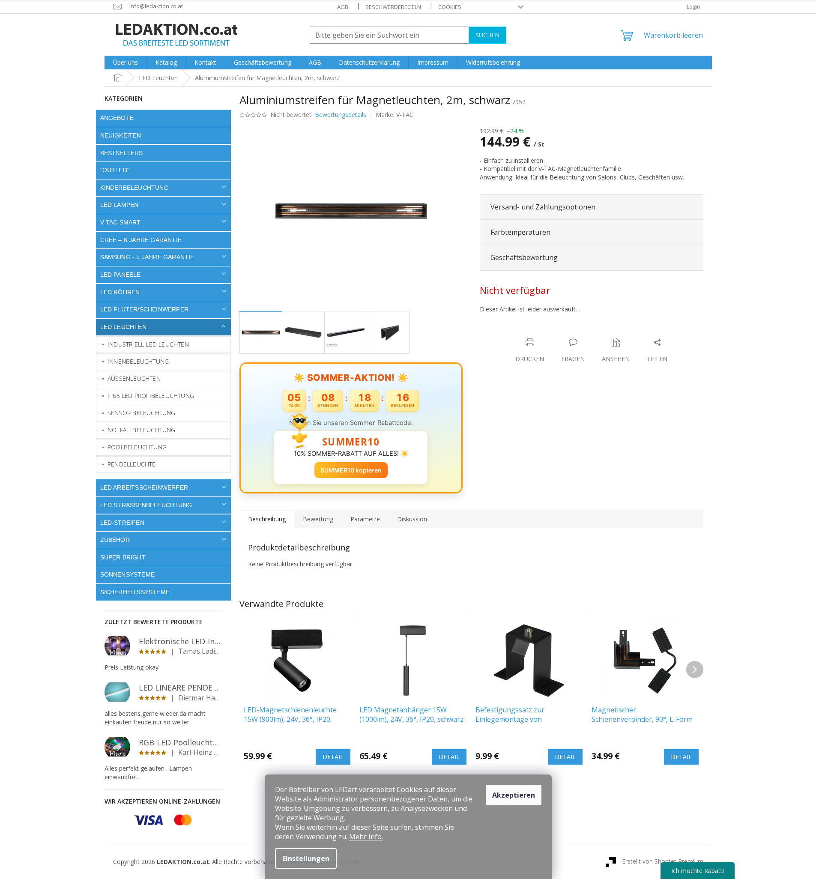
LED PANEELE (120, 274)
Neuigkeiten (120, 135)
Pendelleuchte (132, 464)
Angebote (117, 117)
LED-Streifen (122, 522)
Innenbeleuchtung (138, 361)
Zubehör (115, 539)
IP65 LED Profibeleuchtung (151, 396)
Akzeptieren (513, 795)
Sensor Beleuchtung (142, 413)
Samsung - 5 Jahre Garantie (147, 257)
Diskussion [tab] (412, 519)
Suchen (487, 35)
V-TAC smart (120, 222)
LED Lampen (119, 204)
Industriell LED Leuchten (148, 344)
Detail (333, 757)
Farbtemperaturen (520, 232)
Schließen (539, 333)
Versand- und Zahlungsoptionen (542, 207)
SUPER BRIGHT (123, 557)
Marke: (394, 115)
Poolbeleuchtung (137, 447)
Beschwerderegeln (393, 7)
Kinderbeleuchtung (134, 187)
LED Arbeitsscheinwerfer (144, 487)
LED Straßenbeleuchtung (146, 505)
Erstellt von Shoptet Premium (662, 861)
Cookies (449, 7)
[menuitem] (125, 62)
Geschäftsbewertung (524, 257)
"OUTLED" (115, 170)
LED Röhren (120, 292)
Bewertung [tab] (318, 519)
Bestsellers (121, 152)
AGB (342, 7)
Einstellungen (305, 858)
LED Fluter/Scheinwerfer (144, 309)
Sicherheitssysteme (135, 592)
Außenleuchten (134, 378)
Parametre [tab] (365, 519)
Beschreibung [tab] (267, 519)
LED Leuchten (123, 326)
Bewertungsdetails (340, 115)
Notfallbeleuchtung (142, 430)
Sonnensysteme (127, 574)
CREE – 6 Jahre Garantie (141, 239)
